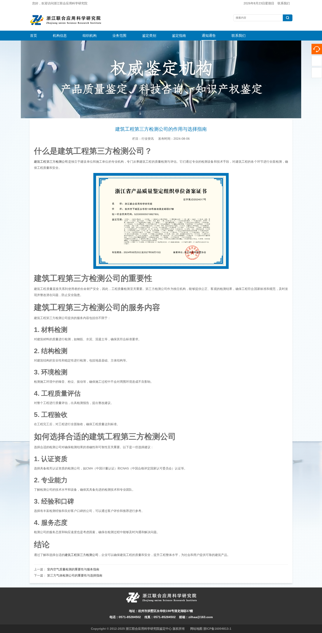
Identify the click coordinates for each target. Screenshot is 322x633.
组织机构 (90, 35)
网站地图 (196, 628)
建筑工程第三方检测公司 (51, 161)
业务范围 (119, 35)
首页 (33, 35)
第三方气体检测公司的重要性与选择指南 (74, 575)
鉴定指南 (179, 35)
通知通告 (209, 35)
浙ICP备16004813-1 (217, 628)
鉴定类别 (149, 35)
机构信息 (60, 35)
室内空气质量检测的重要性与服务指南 (73, 569)
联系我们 (284, 3)
